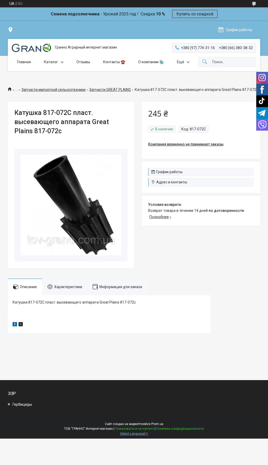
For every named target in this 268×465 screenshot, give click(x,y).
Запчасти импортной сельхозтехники (53, 90)
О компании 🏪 (151, 62)
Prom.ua (157, 424)
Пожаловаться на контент (134, 429)
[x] (21, 325)
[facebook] (15, 325)
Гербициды (22, 404)
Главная (24, 62)
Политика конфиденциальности (180, 429)
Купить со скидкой (194, 13)
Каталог (51, 62)
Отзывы (83, 62)
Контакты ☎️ (114, 62)
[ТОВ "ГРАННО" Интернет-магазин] (31, 47)
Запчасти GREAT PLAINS (110, 90)
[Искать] (204, 62)
